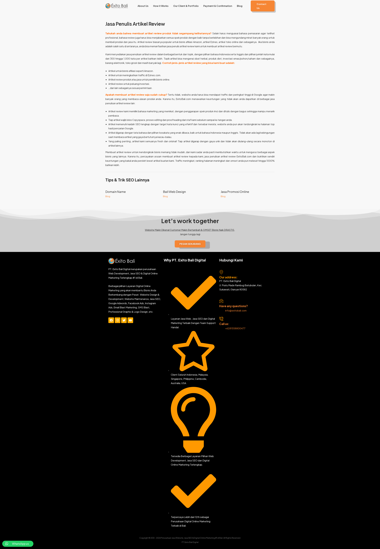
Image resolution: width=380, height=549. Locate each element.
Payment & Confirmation (217, 5)
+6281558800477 (235, 328)
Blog (239, 5)
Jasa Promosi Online (235, 191)
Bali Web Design (174, 191)
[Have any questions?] (221, 301)
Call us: (224, 324)
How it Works (160, 5)
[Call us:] (221, 319)
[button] (263, 5)
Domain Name (115, 191)
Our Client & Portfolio (186, 5)
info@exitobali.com (236, 310)
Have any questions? (233, 306)
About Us (143, 5)
